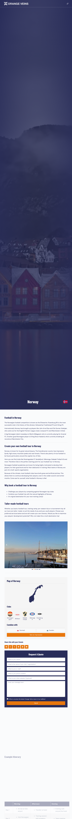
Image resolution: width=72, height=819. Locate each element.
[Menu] (67, 3)
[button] (6, 545)
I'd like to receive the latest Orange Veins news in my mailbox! (26, 699)
